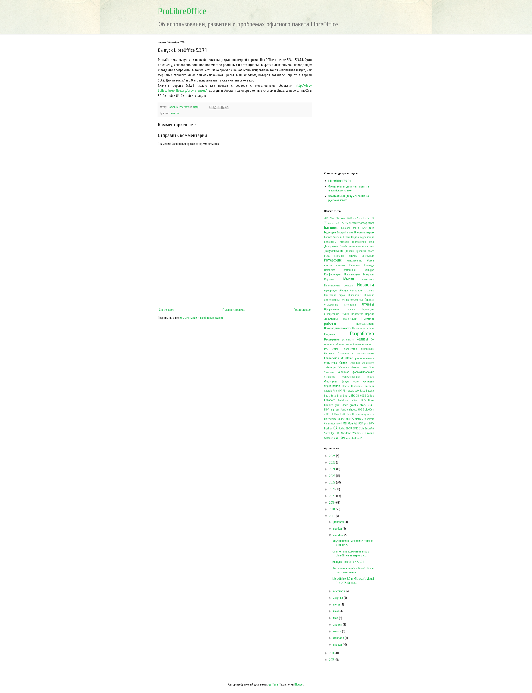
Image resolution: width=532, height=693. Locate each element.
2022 (332, 218)
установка (329, 376)
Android (328, 390)
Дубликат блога (364, 251)
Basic (327, 395)
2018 (332, 509)
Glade (345, 405)
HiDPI (327, 409)
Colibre (370, 395)
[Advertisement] (235, 272)
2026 (332, 456)
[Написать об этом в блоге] (215, 107)
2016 (332, 653)
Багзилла (331, 227)
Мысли (348, 279)
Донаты (349, 251)
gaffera (273, 684)
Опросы (369, 300)
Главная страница (234, 310)
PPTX (371, 423)
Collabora (329, 400)
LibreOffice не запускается (360, 414)
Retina (342, 428)
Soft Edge (329, 433)
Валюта (328, 237)
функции (368, 381)
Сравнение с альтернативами (356, 353)
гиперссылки (359, 241)
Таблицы (330, 367)
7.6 (346, 223)
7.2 (329, 223)
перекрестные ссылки (336, 314)
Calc (352, 395)
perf (366, 423)
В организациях (364, 232)
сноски (348, 344)
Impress (335, 409)
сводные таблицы (334, 344)
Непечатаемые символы (338, 285)
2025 (337, 218)
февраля (339, 638)
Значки (353, 256)
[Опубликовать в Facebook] (223, 107)
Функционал (332, 386)
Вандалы (337, 237)
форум (345, 381)
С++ (372, 339)
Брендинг (368, 228)
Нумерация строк (334, 295)
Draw (371, 400)
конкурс (369, 270)
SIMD (355, 428)
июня (336, 611)
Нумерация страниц (362, 290)
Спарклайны (367, 349)
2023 (332, 476)
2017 (332, 516)
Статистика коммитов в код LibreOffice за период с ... (350, 553)
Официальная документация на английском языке (348, 188)
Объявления (356, 299)
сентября (339, 591)
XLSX (359, 438)
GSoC (371, 405)
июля (337, 604)
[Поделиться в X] (219, 107)
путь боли (368, 328)
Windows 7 (329, 438)
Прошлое (357, 328)
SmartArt (369, 428)
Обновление (354, 295)
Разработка (362, 333)
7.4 (337, 223)
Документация (333, 251)
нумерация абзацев (336, 290)
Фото (356, 381)
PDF (360, 423)
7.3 (333, 223)
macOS (350, 419)
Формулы (330, 381)
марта (337, 631)
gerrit (337, 405)
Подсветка (357, 314)
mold (339, 423)
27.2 (367, 218)
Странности (368, 362)
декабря (339, 522)
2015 (332, 660)
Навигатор (368, 279)
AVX (357, 390)
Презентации (349, 319)
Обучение (369, 295)
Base (362, 390)
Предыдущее (302, 310)
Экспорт (369, 386)
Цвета (345, 386)
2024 (332, 469)
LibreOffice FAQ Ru (339, 181)
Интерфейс (332, 260)
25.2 (355, 218)
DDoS (363, 400)
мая (336, 618)
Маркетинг (330, 279)
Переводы (368, 309)
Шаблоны (356, 386)
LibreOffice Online (334, 419)
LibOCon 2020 (338, 414)
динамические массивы (361, 246)
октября (338, 535)
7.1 (325, 223)
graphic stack (358, 405)
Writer (340, 437)
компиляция (350, 270)
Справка (329, 353)
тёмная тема (359, 367)
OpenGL (352, 423)
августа (338, 598)
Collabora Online (347, 400)
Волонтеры (330, 241)
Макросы (368, 274)
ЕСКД (327, 255)
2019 (332, 502)
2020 (332, 496)
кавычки (340, 265)
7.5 (342, 223)
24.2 (343, 218)
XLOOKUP (351, 438)
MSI (345, 423)
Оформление (332, 309)
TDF (337, 433)
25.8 (361, 218)
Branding (342, 395)
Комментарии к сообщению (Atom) (202, 318)
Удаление (329, 372)
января (338, 644)
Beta (333, 395)
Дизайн (343, 246)
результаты (348, 339)
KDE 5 (361, 409)
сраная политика (364, 358)
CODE (363, 395)
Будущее (330, 232)
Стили (343, 363)
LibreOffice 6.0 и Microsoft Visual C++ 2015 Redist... (353, 580)
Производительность (337, 328)
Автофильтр (367, 223)
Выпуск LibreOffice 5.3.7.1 (348, 562)
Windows (346, 433)
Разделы (329, 334)
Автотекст (354, 223)
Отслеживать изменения (340, 304)
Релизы (362, 339)
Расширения (332, 339)
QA (335, 428)
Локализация (352, 274)
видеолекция (367, 237)
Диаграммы (331, 246)
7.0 (372, 218)
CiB (357, 395)
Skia (361, 428)
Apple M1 (337, 390)
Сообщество (350, 349)
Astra (351, 390)
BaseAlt (370, 390)
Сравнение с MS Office (338, 358)
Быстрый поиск (345, 232)
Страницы (355, 362)
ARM (345, 390)
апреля (338, 624)
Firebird (328, 405)
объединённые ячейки (336, 299)
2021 (326, 218)
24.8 (349, 218)
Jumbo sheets (349, 409)
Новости (174, 113)
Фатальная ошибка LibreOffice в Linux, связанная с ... (353, 570)
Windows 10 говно (363, 433)
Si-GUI (349, 428)
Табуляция (343, 367)
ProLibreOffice (182, 11)
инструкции (368, 255)
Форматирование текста (358, 376)
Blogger (298, 684)
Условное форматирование (356, 372)
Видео (355, 237)
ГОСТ (371, 241)
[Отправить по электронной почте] (211, 107)
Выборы (344, 241)
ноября (338, 528)
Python (328, 428)
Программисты (365, 324)
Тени (371, 367)
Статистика (330, 363)
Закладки (339, 255)
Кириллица (355, 265)
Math (358, 419)
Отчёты (368, 304)
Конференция (332, 274)
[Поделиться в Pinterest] (227, 107)
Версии (347, 237)
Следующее (166, 310)
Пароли (351, 309)
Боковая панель (350, 228)
